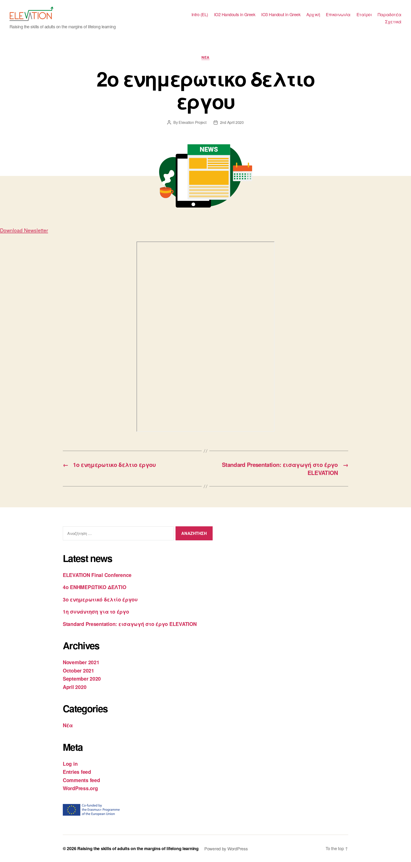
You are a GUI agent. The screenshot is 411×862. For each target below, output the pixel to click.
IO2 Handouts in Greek (234, 14)
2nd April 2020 (232, 122)
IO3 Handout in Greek (280, 14)
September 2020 (82, 678)
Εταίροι (364, 14)
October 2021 (78, 670)
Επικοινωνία (338, 14)
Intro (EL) (199, 14)
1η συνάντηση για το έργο (96, 611)
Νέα (205, 57)
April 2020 (74, 686)
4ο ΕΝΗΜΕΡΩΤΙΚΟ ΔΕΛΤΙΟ (94, 587)
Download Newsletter (24, 230)
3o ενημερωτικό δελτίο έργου (100, 599)
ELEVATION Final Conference (97, 574)
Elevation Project (192, 122)
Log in (70, 763)
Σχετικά (393, 21)
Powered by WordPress (226, 848)
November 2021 (81, 662)
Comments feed (81, 780)
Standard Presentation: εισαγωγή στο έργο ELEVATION (130, 623)
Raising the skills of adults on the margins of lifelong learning (138, 848)
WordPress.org (80, 788)
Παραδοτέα (389, 14)
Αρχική (313, 14)
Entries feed (77, 771)
